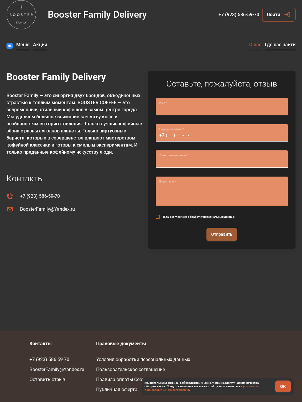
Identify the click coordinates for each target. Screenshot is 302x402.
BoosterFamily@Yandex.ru (47, 209)
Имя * (163, 102)
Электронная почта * (173, 155)
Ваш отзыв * (167, 181)
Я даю (198, 216)
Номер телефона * (171, 129)
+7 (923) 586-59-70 (239, 14)
